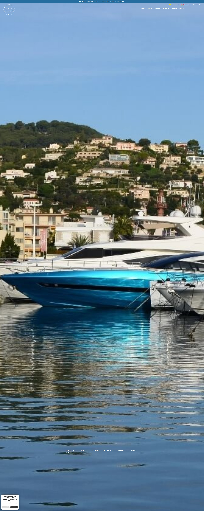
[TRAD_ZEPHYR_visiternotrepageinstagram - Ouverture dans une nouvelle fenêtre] (175, 5)
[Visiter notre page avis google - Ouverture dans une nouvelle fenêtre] (170, 5)
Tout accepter (14, 507)
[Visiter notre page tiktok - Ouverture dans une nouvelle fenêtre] (178, 5)
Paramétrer (6, 507)
